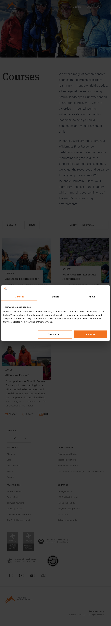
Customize (53, 334)
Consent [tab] (19, 296)
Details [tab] (55, 296)
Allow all (90, 334)
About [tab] (92, 296)
